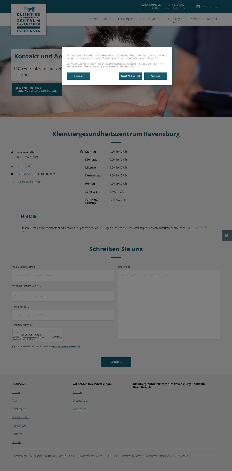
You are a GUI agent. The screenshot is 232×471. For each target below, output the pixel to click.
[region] (117, 66)
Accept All (156, 76)
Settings (78, 76)
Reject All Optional (130, 76)
